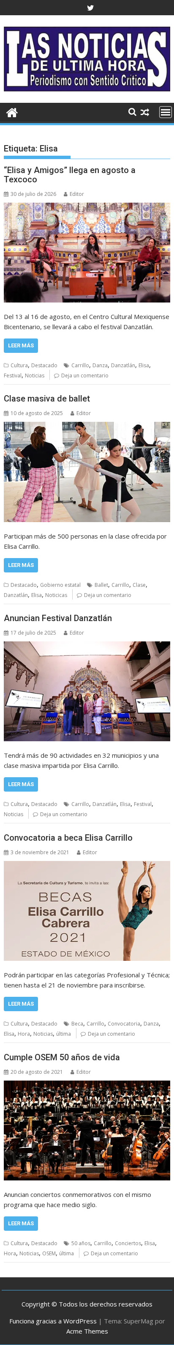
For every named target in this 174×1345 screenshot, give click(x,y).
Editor (77, 194)
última (63, 1033)
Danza (100, 365)
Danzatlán (123, 365)
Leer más (21, 345)
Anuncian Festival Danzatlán (58, 618)
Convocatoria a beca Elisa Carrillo (68, 838)
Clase (139, 585)
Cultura (19, 365)
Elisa (144, 365)
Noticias (34, 375)
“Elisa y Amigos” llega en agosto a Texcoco (70, 174)
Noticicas (56, 595)
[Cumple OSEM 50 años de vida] (87, 1130)
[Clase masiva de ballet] (87, 472)
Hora (24, 1033)
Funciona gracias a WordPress (53, 1321)
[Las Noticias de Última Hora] (12, 111)
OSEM (49, 1253)
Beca (77, 1023)
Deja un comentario (85, 375)
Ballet (101, 585)
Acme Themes (87, 1331)
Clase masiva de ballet (47, 398)
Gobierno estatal (60, 585)
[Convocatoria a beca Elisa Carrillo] (87, 911)
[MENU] (165, 112)
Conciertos (128, 1243)
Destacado (44, 365)
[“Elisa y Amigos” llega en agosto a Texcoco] (87, 253)
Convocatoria (124, 1023)
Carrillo (80, 365)
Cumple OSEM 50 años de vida (62, 1057)
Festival (13, 375)
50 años (80, 1243)
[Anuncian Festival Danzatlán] (87, 691)
